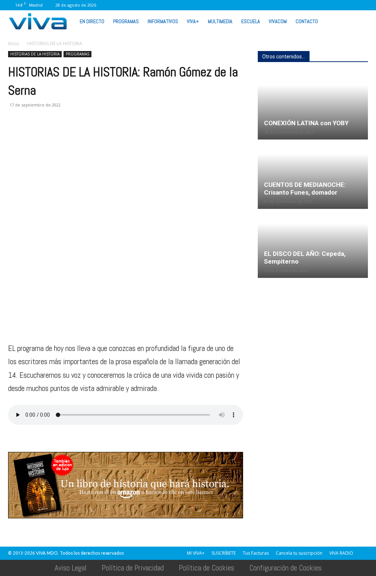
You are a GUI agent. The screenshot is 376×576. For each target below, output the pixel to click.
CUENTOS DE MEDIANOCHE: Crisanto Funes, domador (305, 188)
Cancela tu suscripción (299, 553)
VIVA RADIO (341, 553)
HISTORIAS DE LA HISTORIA (34, 54)
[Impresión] (83, 134)
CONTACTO (307, 21)
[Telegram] (100, 134)
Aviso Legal (71, 568)
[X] (313, 5)
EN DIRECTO (92, 21)
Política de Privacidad (133, 568)
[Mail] (289, 5)
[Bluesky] (362, 5)
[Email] (66, 134)
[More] (134, 134)
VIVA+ (193, 21)
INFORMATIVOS (163, 21)
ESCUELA (250, 21)
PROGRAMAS (126, 21)
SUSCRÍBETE (224, 553)
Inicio (13, 43)
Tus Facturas (256, 553)
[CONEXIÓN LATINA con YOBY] (313, 106)
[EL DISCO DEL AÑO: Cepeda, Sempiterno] (313, 244)
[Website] (326, 5)
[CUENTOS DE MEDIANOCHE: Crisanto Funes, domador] (313, 175)
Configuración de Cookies (285, 568)
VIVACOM (278, 21)
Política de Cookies (206, 568)
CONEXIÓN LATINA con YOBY (306, 123)
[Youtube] (350, 5)
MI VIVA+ (196, 553)
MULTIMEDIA (220, 21)
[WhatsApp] (338, 5)
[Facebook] (265, 5)
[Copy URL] (116, 134)
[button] (359, 21)
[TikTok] (301, 5)
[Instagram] (277, 5)
